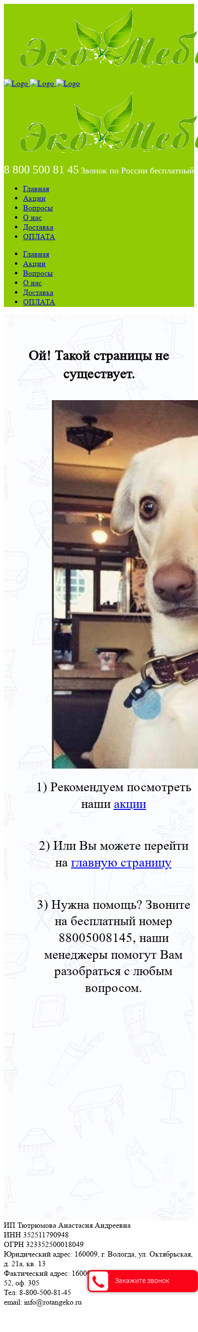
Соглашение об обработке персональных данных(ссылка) (98, 1319)
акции (130, 803)
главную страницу (121, 862)
